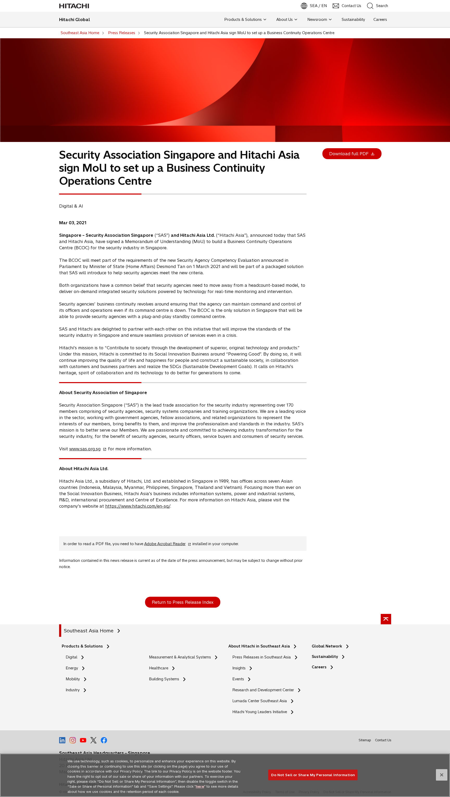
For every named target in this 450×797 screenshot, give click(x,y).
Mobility (73, 679)
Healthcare (158, 668)
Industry (73, 690)
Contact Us (383, 740)
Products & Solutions (82, 646)
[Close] (441, 775)
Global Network (327, 646)
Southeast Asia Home (89, 630)
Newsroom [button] (317, 19)
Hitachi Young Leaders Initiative (261, 712)
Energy (72, 668)
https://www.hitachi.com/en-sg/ (137, 506)
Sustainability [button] (353, 19)
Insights (239, 668)
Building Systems (164, 679)
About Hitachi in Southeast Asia (259, 646)
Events (238, 679)
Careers (319, 667)
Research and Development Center (264, 690)
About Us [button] (284, 19)
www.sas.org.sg (86, 448)
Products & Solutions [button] (243, 19)
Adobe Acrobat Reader (166, 543)
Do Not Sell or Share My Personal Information (313, 775)
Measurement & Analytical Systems (180, 657)
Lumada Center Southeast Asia (259, 701)
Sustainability (325, 656)
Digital (71, 657)
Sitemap (365, 740)
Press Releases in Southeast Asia (261, 657)
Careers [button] (380, 19)
